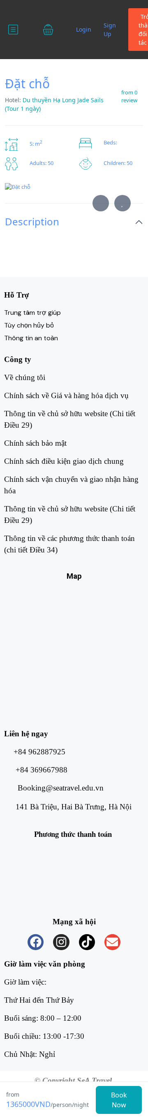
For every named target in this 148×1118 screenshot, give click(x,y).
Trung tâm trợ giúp (32, 312)
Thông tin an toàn (31, 338)
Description (32, 222)
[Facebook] (36, 942)
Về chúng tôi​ (24, 377)
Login (83, 29)
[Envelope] (112, 942)
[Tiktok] (87, 942)
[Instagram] (61, 942)
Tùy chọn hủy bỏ (29, 325)
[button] (53, 29)
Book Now (119, 1100)
